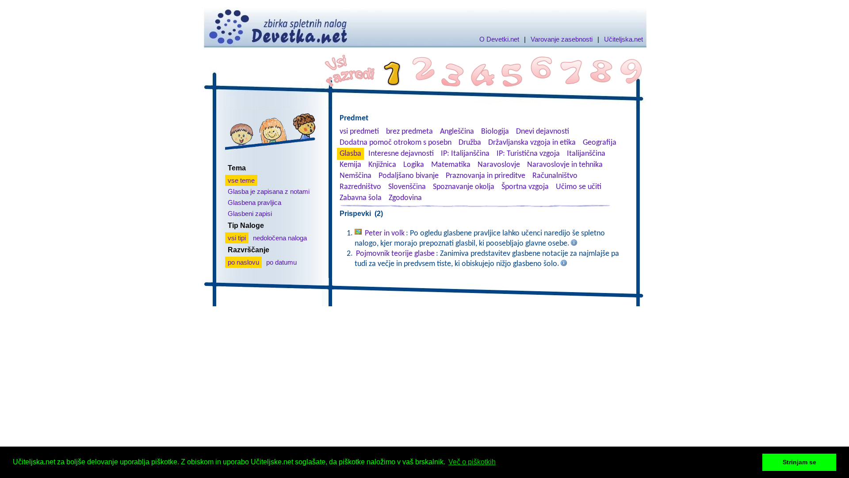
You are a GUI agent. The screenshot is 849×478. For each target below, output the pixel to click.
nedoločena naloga (280, 238)
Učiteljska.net (623, 39)
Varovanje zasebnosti (562, 39)
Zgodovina (405, 198)
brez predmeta (409, 131)
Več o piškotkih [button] (472, 462)
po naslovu (243, 262)
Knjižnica (382, 165)
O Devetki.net (499, 39)
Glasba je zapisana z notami (269, 191)
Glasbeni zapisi (250, 213)
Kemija (350, 165)
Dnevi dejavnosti (542, 131)
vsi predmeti (359, 131)
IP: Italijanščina (465, 154)
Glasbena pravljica (254, 202)
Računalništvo (554, 176)
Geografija (599, 143)
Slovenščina (407, 187)
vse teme (241, 180)
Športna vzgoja (525, 187)
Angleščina (457, 131)
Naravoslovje (499, 165)
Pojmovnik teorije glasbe (395, 254)
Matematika (450, 165)
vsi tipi (237, 238)
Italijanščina (586, 154)
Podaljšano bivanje (409, 176)
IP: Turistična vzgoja (528, 154)
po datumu (281, 262)
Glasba (350, 154)
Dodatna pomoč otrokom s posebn (395, 143)
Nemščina (355, 176)
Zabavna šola (361, 198)
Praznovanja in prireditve (485, 176)
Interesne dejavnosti (401, 154)
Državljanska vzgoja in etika (532, 143)
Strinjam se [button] (799, 462)
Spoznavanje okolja (463, 187)
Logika (413, 165)
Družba (470, 143)
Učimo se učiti (578, 187)
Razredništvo (360, 187)
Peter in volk (385, 233)
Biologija (495, 131)
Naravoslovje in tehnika (565, 165)
